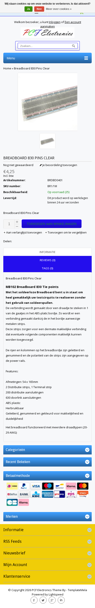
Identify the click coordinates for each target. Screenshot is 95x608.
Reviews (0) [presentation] (47, 260)
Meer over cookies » (59, 9)
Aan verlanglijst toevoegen (24, 232)
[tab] (47, 252)
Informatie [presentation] (47, 252)
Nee (39, 9)
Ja (28, 9)
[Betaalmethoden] (47, 494)
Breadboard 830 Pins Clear (32, 68)
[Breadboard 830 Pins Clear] (47, 141)
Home (7, 68)
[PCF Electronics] (47, 32)
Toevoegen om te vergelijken (67, 232)
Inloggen (55, 22)
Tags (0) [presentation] (47, 268)
